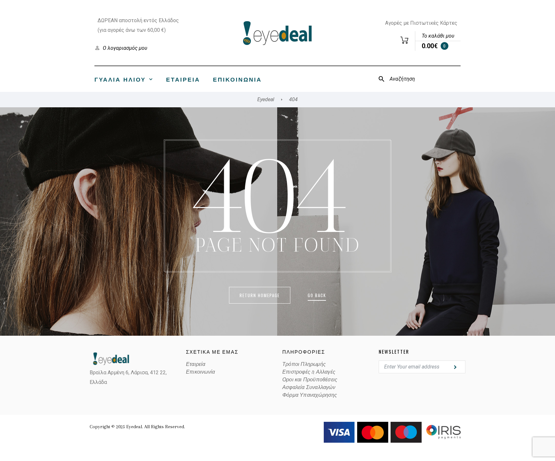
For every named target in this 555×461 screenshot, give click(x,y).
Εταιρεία (183, 79)
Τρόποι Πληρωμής (304, 364)
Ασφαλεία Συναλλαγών (308, 387)
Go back (317, 295)
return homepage (260, 295)
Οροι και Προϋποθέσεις (309, 380)
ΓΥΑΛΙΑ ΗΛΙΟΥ (120, 79)
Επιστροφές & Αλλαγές (308, 372)
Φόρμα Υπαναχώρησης (309, 395)
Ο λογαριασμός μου (125, 48)
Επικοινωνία (237, 79)
